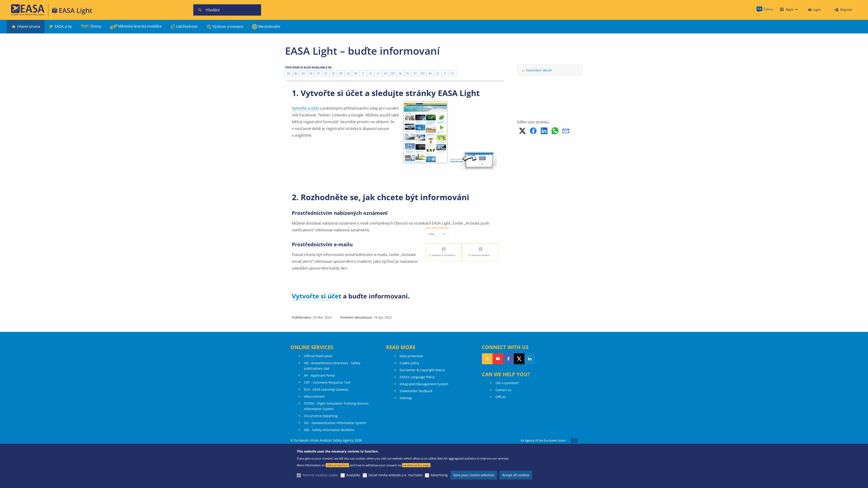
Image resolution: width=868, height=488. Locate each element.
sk (430, 73)
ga (348, 73)
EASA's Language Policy (417, 377)
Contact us (503, 390)
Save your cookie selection (473, 475)
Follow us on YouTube (498, 358)
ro (423, 73)
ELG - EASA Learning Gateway (326, 389)
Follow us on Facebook (508, 358)
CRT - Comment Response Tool (327, 382)
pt (415, 73)
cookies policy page (416, 465)
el (326, 73)
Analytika (353, 475)
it (363, 73)
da (303, 73)
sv (452, 73)
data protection (337, 465)
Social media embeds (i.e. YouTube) (395, 475)
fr (340, 73)
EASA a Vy (63, 26)
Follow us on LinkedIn (529, 358)
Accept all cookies (515, 475)
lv (370, 73)
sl (437, 73)
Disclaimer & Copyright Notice (422, 370)
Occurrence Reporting (320, 416)
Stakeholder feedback (416, 391)
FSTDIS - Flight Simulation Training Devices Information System (336, 406)
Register (846, 9)
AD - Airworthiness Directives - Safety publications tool (332, 366)
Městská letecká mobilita (139, 26)
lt (378, 73)
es (333, 73)
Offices (500, 397)
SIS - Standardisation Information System (335, 423)
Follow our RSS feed (487, 358)
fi (445, 73)
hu (385, 73)
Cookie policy (409, 363)
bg (296, 73)
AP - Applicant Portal (319, 375)
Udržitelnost (187, 26)
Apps (789, 9)
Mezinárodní (269, 26)
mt (393, 73)
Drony (95, 26)
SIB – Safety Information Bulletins (329, 430)
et (318, 73)
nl (400, 73)
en (288, 73)
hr (355, 73)
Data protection (411, 356)
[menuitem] (814, 9)
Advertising (439, 475)
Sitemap (406, 398)
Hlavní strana (28, 26)
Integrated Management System (424, 384)
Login (817, 9)
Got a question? (507, 383)
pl (407, 73)
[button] (522, 130)
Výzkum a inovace (227, 26)
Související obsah (539, 70)
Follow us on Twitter (519, 358)
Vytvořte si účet (305, 108)
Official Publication (318, 356)
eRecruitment (314, 396)
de (311, 73)
